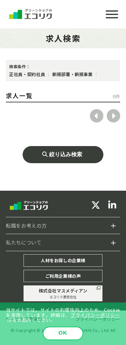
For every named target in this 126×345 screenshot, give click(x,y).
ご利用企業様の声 (63, 276)
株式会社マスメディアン (63, 293)
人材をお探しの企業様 (63, 260)
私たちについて (23, 242)
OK (63, 333)
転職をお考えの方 (26, 225)
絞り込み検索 (65, 154)
